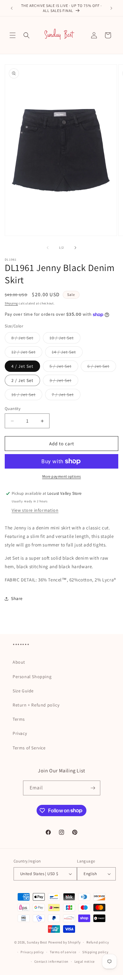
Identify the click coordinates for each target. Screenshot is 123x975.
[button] (13, 35)
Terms (19, 719)
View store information (35, 510)
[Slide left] (48, 248)
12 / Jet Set (26, 353)
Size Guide (23, 691)
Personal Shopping (32, 676)
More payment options (61, 476)
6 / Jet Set (101, 367)
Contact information (51, 961)
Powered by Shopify (64, 942)
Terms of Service (29, 748)
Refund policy (97, 942)
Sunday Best (37, 942)
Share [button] (17, 598)
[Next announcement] (111, 8)
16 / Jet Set (26, 395)
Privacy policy (32, 952)
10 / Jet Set (65, 339)
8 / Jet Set (25, 339)
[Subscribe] (93, 788)
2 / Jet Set (22, 380)
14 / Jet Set (67, 353)
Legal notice (84, 961)
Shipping (11, 303)
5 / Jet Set (64, 367)
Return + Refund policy (36, 705)
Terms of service (63, 952)
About (19, 662)
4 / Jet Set (22, 366)
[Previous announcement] (12, 8)
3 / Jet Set (64, 381)
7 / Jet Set (66, 395)
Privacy (20, 733)
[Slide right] (75, 248)
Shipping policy (95, 952)
